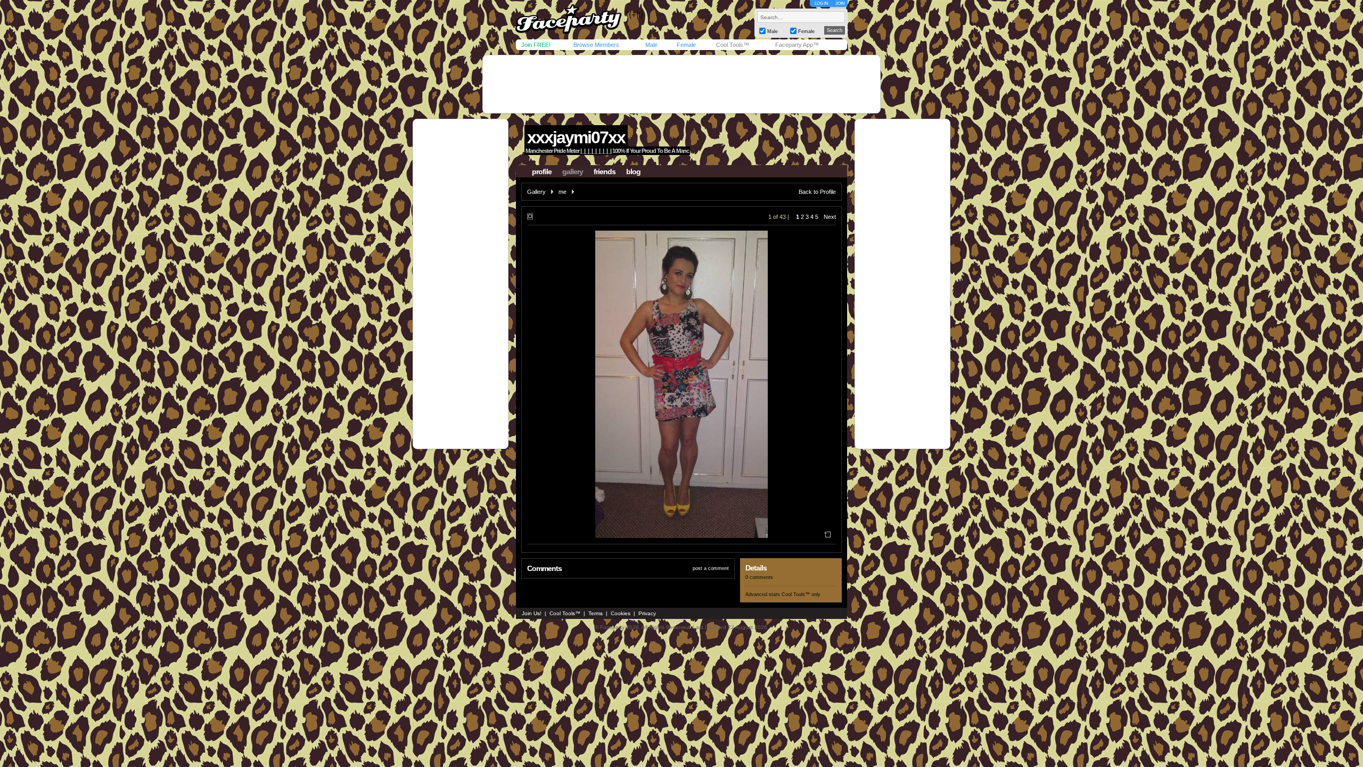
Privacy (647, 613)
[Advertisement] (681, 84)
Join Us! (531, 613)
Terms (595, 613)
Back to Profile (817, 192)
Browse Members (596, 45)
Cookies (620, 613)
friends (604, 171)
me (562, 192)
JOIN (840, 3)
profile (542, 171)
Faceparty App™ (797, 45)
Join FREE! (536, 45)
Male (651, 45)
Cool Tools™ (732, 45)
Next (830, 217)
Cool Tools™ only (801, 594)
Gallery (536, 192)
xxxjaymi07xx (576, 137)
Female (686, 45)
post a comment (711, 568)
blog (633, 171)
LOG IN (821, 3)
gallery (572, 171)
